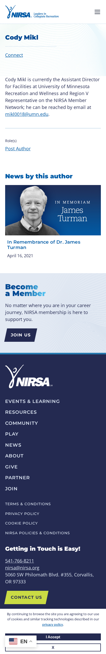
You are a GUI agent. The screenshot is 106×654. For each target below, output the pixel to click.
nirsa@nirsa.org (22, 568)
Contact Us (26, 597)
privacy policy (52, 624)
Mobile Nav (97, 11)
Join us (21, 335)
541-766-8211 (19, 561)
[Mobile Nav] (97, 11)
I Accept (53, 637)
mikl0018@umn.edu (26, 114)
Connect (14, 55)
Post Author (18, 148)
